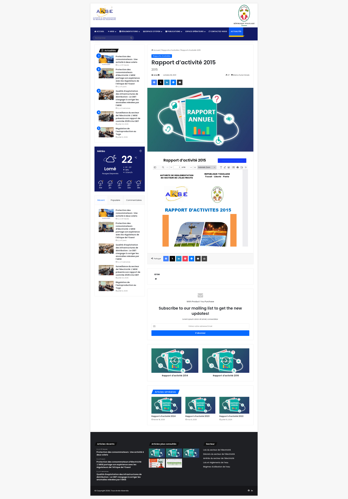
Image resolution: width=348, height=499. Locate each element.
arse (155, 75)
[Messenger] (173, 82)
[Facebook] (154, 82)
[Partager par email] (179, 82)
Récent (101, 200)
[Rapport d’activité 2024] (166, 405)
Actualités (236, 31)
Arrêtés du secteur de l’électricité (218, 458)
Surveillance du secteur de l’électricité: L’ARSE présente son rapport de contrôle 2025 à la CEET (128, 117)
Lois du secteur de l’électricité (217, 450)
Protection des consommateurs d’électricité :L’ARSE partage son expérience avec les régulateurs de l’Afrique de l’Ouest (128, 76)
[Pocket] (185, 258)
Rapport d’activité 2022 (231, 416)
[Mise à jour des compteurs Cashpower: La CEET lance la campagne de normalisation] (157, 463)
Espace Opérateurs (194, 31)
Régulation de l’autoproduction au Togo (126, 131)
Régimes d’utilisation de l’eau (216, 466)
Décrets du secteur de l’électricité (219, 454)
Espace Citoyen (152, 31)
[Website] (155, 279)
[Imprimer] (204, 258)
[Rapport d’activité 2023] (200, 405)
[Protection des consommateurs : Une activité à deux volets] (106, 60)
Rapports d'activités (170, 50)
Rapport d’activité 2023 (197, 416)
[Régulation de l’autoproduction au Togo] (106, 132)
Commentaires (134, 200)
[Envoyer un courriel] (158, 75)
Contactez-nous (218, 31)
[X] (160, 82)
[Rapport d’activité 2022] (234, 405)
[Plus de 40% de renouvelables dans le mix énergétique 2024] (174, 463)
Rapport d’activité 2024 (163, 416)
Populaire (115, 200)
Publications (173, 31)
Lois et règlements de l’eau (215, 462)
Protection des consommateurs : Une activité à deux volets (127, 59)
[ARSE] (104, 12)
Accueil (100, 31)
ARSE (111, 31)
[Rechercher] (131, 38)
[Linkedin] (167, 82)
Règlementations (129, 31)
